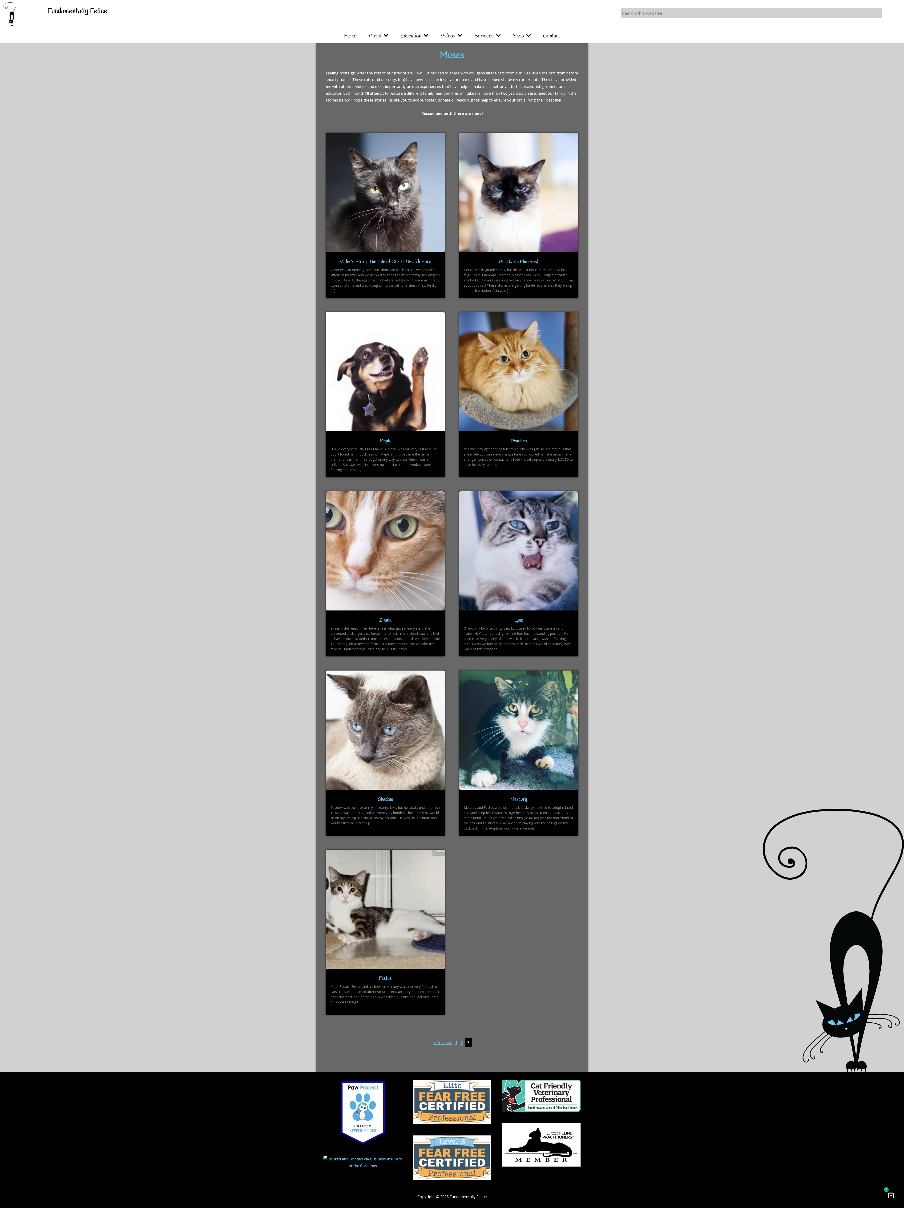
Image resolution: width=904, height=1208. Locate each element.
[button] (891, 1195)
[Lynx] (518, 609)
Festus (385, 978)
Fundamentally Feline (77, 11)
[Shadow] (385, 788)
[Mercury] (518, 788)
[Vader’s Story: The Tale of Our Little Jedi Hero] (385, 250)
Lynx (518, 620)
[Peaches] (518, 429)
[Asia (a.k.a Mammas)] (518, 250)
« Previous (443, 1042)
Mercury (518, 799)
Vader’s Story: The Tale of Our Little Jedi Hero (385, 262)
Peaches (519, 441)
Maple (385, 441)
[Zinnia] (385, 609)
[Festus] (385, 967)
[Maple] (385, 429)
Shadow (385, 799)
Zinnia (385, 620)
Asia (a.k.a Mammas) (518, 262)
